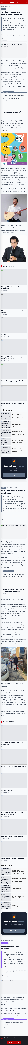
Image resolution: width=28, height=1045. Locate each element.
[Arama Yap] (26, 2)
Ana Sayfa (4, 6)
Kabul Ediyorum (14, 1042)
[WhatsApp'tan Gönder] (22, 35)
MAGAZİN (10, 940)
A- (3, 39)
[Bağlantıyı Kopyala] (25, 35)
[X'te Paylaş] (19, 35)
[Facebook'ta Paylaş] (16, 35)
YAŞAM (10, 6)
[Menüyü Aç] (1, 2)
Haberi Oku (6, 115)
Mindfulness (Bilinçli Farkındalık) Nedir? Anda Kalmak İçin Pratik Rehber (14, 111)
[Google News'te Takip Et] (13, 35)
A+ (6, 39)
